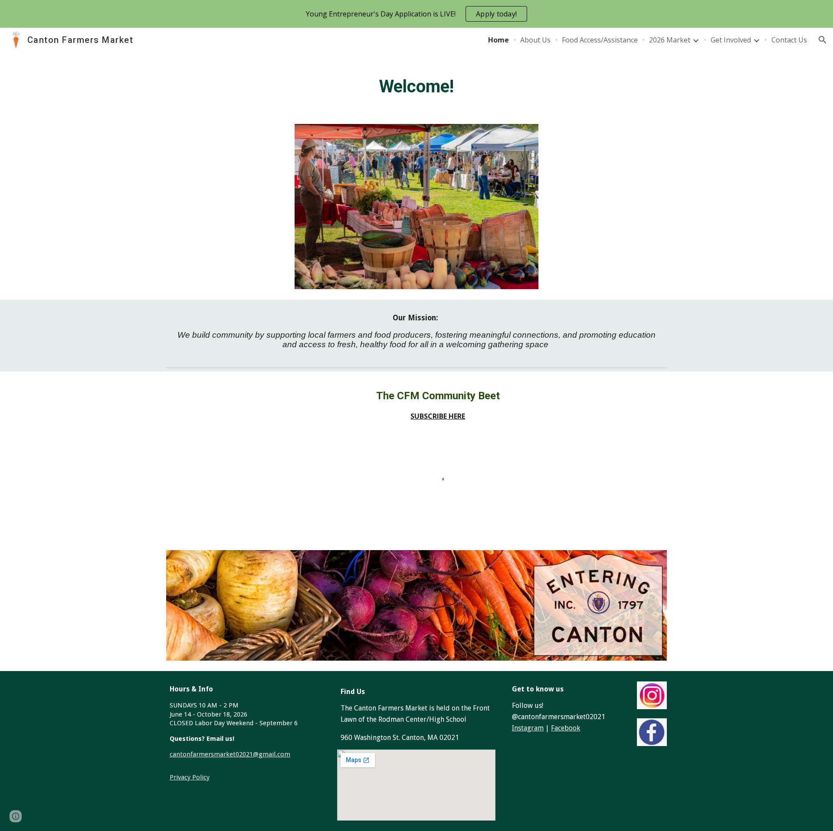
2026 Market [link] (669, 40)
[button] (822, 39)
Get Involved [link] (731, 40)
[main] (416, 82)
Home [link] (498, 40)
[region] (416, 14)
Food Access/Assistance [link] (600, 40)
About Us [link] (535, 40)
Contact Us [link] (789, 40)
